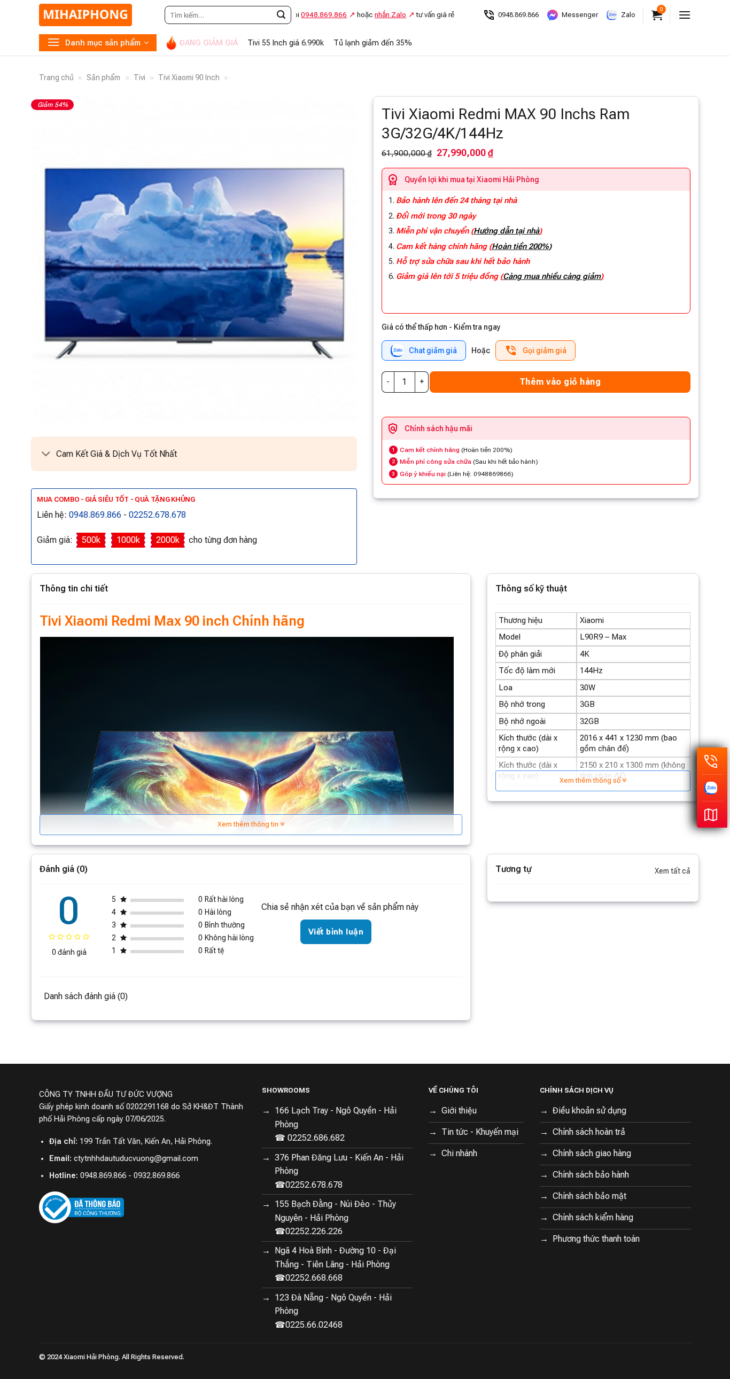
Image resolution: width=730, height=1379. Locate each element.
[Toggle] (46, 455)
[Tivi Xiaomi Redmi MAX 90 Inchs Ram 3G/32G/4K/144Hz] (194, 259)
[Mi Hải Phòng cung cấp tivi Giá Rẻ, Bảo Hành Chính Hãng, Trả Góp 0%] (92, 15)
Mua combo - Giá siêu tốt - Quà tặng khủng (116, 499)
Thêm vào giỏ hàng (560, 382)
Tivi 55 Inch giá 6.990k (285, 43)
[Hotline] (712, 760)
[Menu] (684, 15)
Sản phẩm (103, 77)
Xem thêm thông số (591, 780)
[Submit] (281, 15)
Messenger (580, 15)
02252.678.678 (157, 515)
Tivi (139, 77)
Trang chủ (56, 77)
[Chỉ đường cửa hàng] (712, 814)
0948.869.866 (518, 15)
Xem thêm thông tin (249, 824)
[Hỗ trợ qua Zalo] (712, 787)
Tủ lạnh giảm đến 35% (372, 43)
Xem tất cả (672, 871)
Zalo (628, 15)
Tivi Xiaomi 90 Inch (189, 77)
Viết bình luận (335, 932)
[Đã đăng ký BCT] (81, 1207)
